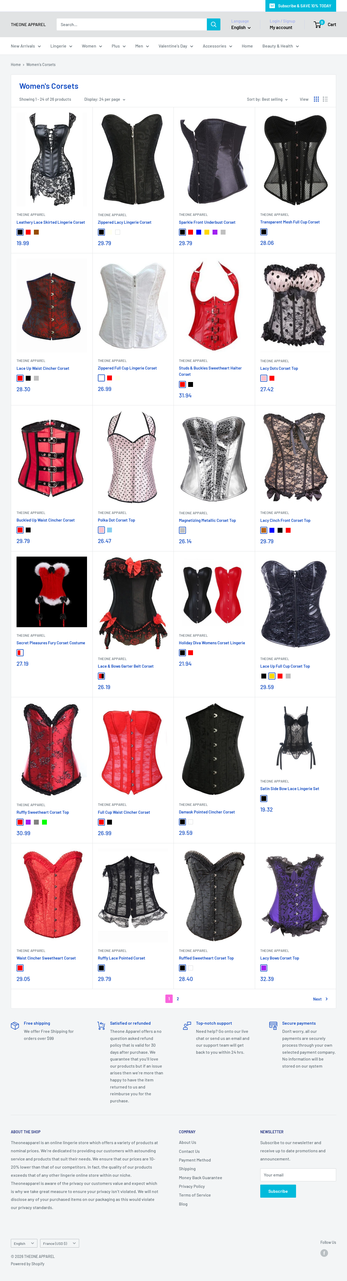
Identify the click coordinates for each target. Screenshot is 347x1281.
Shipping (187, 1168)
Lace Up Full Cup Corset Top (285, 666)
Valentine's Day (173, 45)
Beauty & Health (277, 45)
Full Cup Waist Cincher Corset (124, 812)
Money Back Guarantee (200, 1177)
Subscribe (278, 1191)
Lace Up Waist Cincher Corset (43, 368)
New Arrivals (23, 45)
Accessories (214, 45)
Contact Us (189, 1151)
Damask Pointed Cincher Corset (207, 811)
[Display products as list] (325, 99)
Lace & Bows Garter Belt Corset (126, 666)
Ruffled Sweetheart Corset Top (206, 957)
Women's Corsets (41, 64)
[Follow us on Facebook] (324, 1253)
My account (281, 27)
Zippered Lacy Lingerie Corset (125, 222)
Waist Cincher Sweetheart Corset (46, 957)
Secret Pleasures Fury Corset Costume (51, 642)
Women (89, 45)
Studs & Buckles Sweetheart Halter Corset (210, 371)
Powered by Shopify (27, 1263)
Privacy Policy (192, 1186)
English (19, 1243)
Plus (116, 45)
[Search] (213, 24)
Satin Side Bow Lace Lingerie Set (289, 788)
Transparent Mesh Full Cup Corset (290, 221)
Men (139, 45)
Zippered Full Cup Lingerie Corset (127, 367)
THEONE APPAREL (31, 214)
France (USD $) (55, 1243)
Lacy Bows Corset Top (279, 957)
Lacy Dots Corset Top (279, 368)
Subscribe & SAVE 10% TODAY (304, 5)
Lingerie (58, 45)
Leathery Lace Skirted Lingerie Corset (51, 222)
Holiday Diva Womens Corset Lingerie (212, 642)
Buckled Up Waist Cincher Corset (46, 520)
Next (317, 998)
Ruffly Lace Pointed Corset (121, 957)
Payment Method (195, 1159)
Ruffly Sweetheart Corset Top (43, 812)
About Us (187, 1142)
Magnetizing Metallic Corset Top (207, 520)
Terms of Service (195, 1194)
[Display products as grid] (316, 99)
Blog (183, 1203)
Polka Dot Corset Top (116, 520)
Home (247, 45)
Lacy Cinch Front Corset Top (285, 520)
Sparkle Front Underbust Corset (207, 222)
